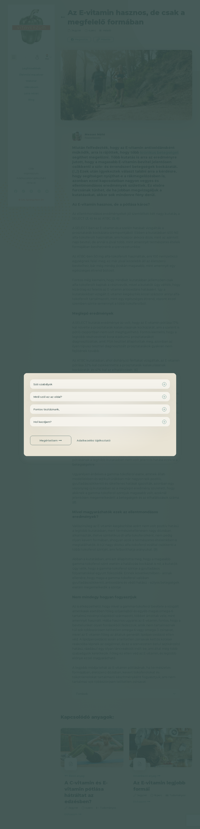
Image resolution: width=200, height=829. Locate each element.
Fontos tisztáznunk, (46, 409)
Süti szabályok (42, 384)
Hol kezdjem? (42, 421)
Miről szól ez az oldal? (47, 396)
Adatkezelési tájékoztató (94, 440)
